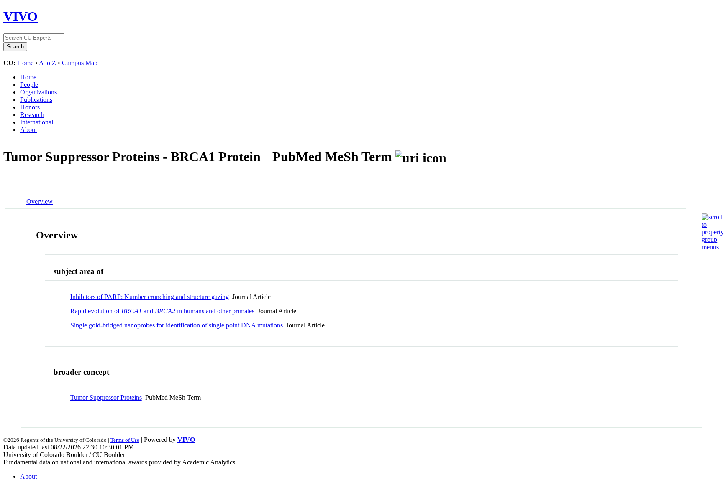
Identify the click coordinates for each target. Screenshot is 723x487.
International (36, 122)
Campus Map (79, 62)
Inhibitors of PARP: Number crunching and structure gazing (149, 296)
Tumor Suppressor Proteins (106, 397)
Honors (30, 107)
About (28, 129)
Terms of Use (124, 440)
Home (25, 62)
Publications (36, 99)
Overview (39, 201)
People (29, 84)
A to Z (47, 62)
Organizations (38, 92)
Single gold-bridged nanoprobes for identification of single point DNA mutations (176, 325)
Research (32, 114)
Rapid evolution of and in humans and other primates (162, 311)
